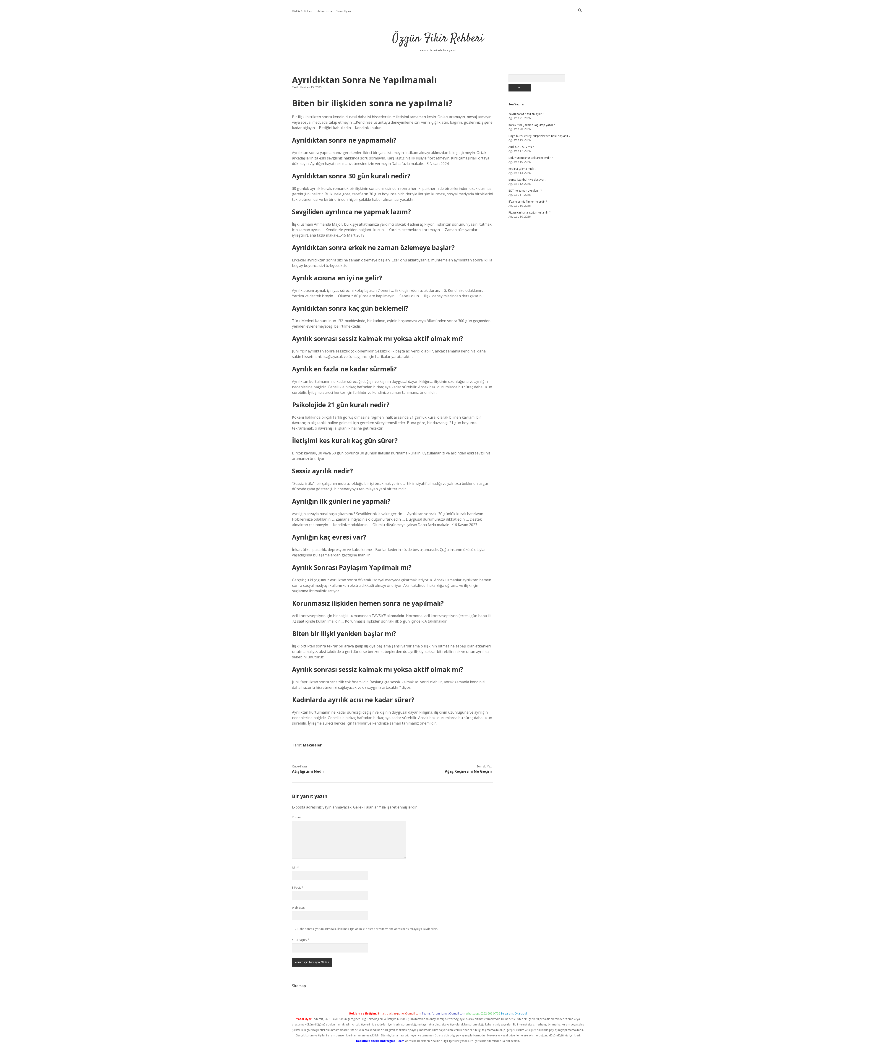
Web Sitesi (298, 908)
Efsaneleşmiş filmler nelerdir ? (527, 201)
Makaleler (312, 745)
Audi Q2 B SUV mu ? (521, 147)
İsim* (295, 867)
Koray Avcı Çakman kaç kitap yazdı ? (531, 125)
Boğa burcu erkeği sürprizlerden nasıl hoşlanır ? (539, 136)
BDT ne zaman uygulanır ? (525, 191)
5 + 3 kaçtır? (300, 940)
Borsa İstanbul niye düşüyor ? (527, 180)
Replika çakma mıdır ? (522, 169)
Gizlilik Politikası (302, 11)
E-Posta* (297, 887)
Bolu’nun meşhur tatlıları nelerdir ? (530, 158)
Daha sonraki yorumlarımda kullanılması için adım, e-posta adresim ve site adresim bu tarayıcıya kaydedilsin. (367, 929)
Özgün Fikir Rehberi (438, 38)
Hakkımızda (324, 11)
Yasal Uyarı (343, 11)
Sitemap (299, 985)
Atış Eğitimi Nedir (308, 771)
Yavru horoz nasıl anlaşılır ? (525, 114)
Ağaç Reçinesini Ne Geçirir (468, 771)
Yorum (296, 817)
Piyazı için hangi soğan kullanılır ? (529, 212)
